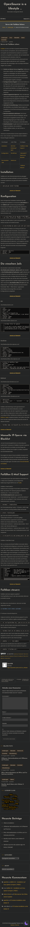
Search (26, 19)
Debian (12, 779)
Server (22, 37)
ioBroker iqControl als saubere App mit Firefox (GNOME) (14, 846)
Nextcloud (13, 160)
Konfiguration (5, 153)
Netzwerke (16, 37)
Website (4, 723)
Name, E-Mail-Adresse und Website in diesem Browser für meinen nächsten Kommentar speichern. (14, 733)
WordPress (14, 153)
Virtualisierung (12, 753)
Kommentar (5, 696)
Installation (4, 146)
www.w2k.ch (7, 658)
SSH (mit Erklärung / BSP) (13, 148)
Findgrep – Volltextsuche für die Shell (23, 680)
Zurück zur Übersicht (15, 190)
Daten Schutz (7, 894)
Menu (4, 19)
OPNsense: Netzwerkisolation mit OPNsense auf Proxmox (16, 828)
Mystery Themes (15, 925)
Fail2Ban (3, 48)
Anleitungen (4, 37)
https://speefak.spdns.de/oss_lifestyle (17, 667)
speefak (11, 41)
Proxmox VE (20, 750)
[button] (26, 923)
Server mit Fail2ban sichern (10, 44)
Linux (11, 37)
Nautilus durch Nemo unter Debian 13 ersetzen (14, 840)
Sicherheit (3, 40)
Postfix (20, 483)
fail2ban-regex (4, 417)
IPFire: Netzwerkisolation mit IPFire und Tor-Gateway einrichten (15, 834)
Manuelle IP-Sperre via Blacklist (23, 155)
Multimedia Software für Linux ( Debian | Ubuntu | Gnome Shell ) (8, 680)
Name (4, 712)
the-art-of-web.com (9, 656)
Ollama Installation (9, 823)
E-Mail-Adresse (6, 717)
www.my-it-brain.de (18, 654)
